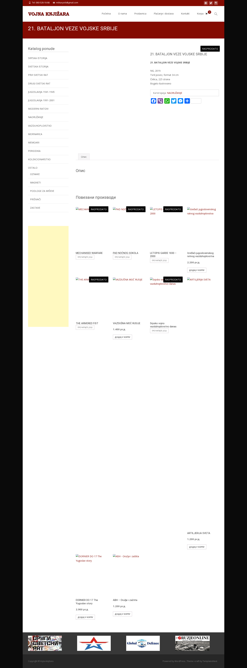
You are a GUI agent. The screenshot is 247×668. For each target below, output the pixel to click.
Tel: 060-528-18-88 (41, 2)
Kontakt (185, 13)
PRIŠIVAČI (35, 199)
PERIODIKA (34, 150)
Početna (106, 13)
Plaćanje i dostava (164, 13)
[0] (206, 14)
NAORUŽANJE (174, 92)
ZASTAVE (35, 207)
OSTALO (32, 167)
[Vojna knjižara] (46, 13)
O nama (122, 13)
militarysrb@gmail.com (67, 2)
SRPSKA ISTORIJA (37, 58)
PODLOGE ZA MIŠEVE (42, 191)
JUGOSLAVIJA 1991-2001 (41, 100)
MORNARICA (35, 134)
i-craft (197, 661)
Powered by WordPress (174, 661)
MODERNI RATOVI (38, 108)
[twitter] (211, 3)
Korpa (200, 13)
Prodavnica (140, 13)
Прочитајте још (85, 257)
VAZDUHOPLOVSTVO (40, 125)
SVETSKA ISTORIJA (38, 66)
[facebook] (206, 3)
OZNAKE (35, 174)
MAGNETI (35, 182)
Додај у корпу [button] (196, 270)
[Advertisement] (48, 276)
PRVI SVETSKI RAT (38, 75)
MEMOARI (33, 142)
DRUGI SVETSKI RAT (39, 83)
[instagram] (216, 3)
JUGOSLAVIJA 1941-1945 (41, 91)
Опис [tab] (84, 156)
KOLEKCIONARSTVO (39, 159)
